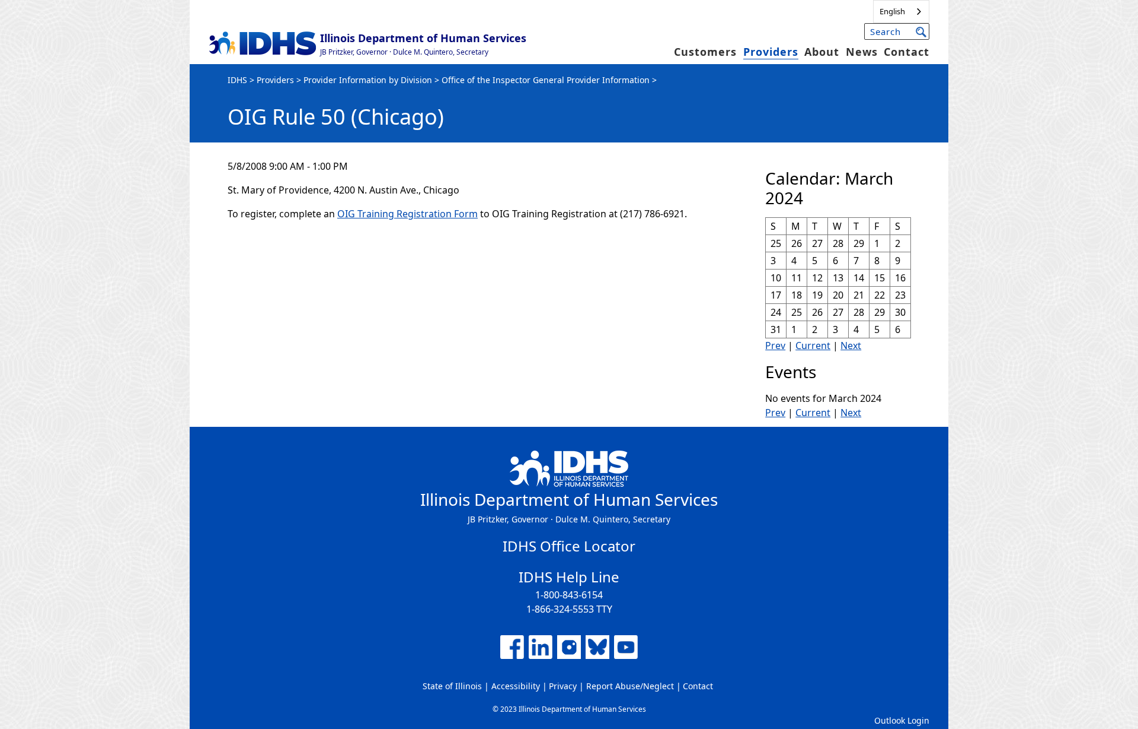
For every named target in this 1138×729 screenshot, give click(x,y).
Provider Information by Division (367, 79)
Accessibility (515, 686)
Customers (705, 52)
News (862, 52)
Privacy (563, 686)
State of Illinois (452, 686)
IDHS (237, 79)
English (892, 11)
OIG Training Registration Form (407, 213)
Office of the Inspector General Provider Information (546, 79)
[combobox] (901, 11)
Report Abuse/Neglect (630, 686)
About (821, 52)
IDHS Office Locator (569, 546)
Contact (906, 52)
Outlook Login (901, 720)
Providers (770, 52)
